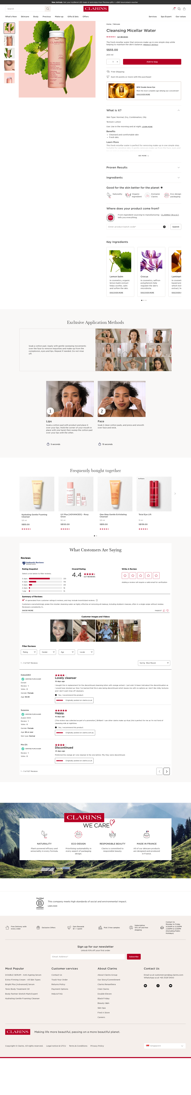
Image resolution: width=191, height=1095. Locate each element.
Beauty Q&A (103, 1003)
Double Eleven (105, 994)
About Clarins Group (107, 975)
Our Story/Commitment (109, 980)
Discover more (116, 293)
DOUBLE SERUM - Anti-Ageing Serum (23, 975)
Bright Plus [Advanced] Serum (19, 984)
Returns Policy (58, 984)
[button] (9, 28)
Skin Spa (102, 1008)
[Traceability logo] (110, 218)
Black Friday (104, 998)
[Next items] (177, 272)
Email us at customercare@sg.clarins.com (163, 975)
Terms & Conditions (78, 1046)
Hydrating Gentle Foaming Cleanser (22, 998)
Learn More (147, 127)
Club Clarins (103, 989)
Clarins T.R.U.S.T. (170, 215)
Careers (101, 1017)
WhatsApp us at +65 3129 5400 (159, 978)
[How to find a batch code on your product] (164, 226)
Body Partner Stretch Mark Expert (21, 994)
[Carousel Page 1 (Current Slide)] (141, 300)
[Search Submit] (48, 9)
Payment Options (59, 989)
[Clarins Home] (96, 9)
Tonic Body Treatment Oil (17, 989)
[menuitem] (173, 8)
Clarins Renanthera (107, 984)
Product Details (150, 45)
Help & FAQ (56, 994)
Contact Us (56, 975)
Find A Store (104, 1013)
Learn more (52, 906)
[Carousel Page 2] (143, 300)
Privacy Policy (97, 1046)
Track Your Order (59, 980)
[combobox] (165, 1046)
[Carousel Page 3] (145, 300)
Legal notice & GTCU (56, 1046)
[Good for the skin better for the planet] (161, 187)
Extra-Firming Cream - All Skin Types (22, 980)
